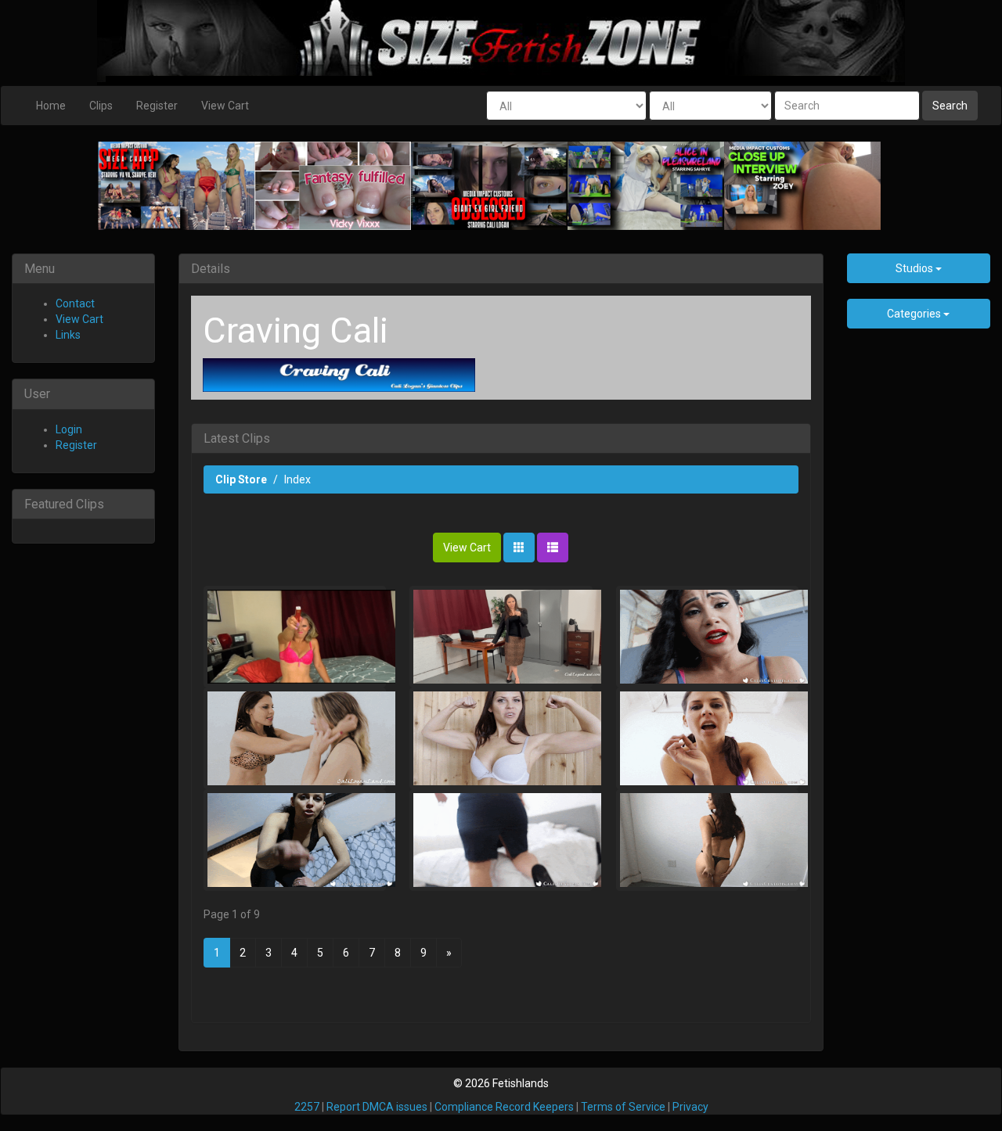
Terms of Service (623, 1106)
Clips (101, 105)
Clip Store (241, 479)
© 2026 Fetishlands (501, 1083)
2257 (306, 1106)
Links (68, 335)
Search (950, 105)
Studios (915, 268)
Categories (915, 313)
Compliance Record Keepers (504, 1106)
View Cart (225, 105)
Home (51, 105)
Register (157, 105)
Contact (75, 303)
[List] (552, 547)
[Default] (519, 547)
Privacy (690, 1106)
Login (69, 429)
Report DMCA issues (376, 1106)
